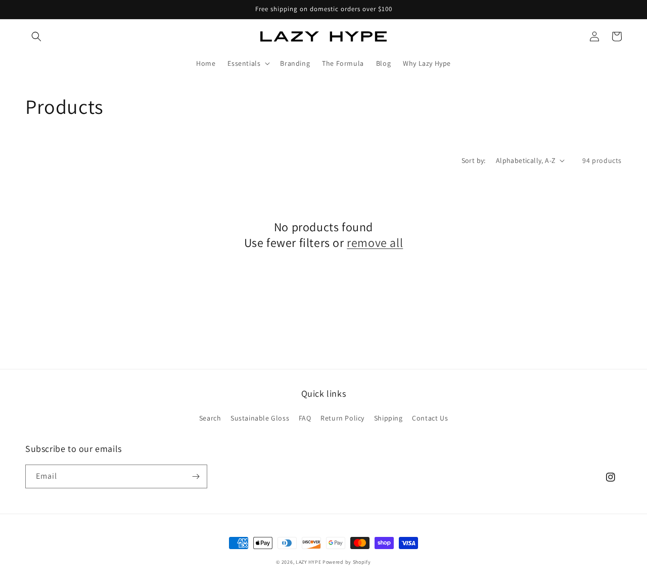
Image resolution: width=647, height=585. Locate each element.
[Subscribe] (195, 476)
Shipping (388, 418)
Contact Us (430, 418)
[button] (36, 36)
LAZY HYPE (308, 562)
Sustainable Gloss (259, 418)
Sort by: (473, 160)
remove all (375, 242)
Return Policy (342, 418)
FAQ (305, 418)
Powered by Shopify (346, 562)
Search (210, 418)
